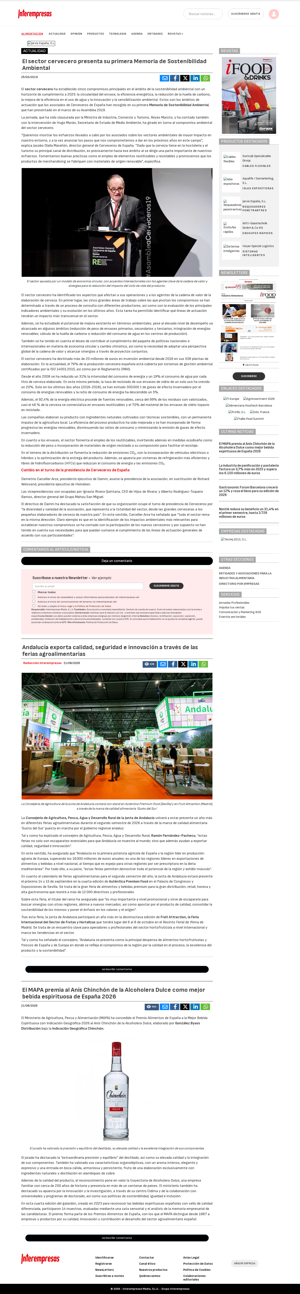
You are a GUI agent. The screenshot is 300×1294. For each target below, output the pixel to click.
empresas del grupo (98, 616)
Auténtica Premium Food (129, 881)
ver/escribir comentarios (117, 969)
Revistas (174, 33)
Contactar (146, 1258)
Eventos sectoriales (232, 617)
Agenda (137, 33)
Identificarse (104, 1258)
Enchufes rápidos (257, 233)
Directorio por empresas (239, 584)
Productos (95, 33)
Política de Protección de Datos (94, 606)
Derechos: (145, 616)
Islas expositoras (257, 188)
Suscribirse (249, 376)
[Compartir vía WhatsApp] (205, 78)
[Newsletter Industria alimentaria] (249, 320)
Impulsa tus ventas (231, 607)
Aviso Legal (66, 606)
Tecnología (118, 33)
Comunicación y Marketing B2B (240, 612)
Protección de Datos (198, 1264)
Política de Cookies (196, 1270)
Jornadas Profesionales (234, 603)
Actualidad (57, 33)
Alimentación (32, 33)
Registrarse (103, 1264)
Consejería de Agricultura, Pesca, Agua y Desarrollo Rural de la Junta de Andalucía (90, 818)
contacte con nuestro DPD (115, 619)
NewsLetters (104, 1270)
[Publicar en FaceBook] (174, 78)
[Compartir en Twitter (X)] (185, 78)
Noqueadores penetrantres (254, 208)
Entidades (155, 33)
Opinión (76, 33)
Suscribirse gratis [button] (245, 13)
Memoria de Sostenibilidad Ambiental (179, 105)
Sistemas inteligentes (253, 253)
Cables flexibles (256, 166)
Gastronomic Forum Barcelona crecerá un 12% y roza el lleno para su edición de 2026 (249, 491)
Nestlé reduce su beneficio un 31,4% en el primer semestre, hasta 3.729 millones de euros (249, 513)
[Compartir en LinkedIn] (195, 78)
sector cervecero (39, 89)
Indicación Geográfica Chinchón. (78, 1028)
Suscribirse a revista (109, 1276)
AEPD (64, 622)
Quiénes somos (149, 1276)
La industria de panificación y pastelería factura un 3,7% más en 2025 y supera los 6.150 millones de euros (249, 469)
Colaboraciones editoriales (194, 1278)
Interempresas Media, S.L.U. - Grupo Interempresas (156, 1289)
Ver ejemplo (101, 578)
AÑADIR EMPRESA (244, 1263)
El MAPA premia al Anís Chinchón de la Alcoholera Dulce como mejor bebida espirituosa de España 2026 (247, 447)
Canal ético (147, 1264)
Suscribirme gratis (166, 585)
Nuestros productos (153, 1270)
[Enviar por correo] (164, 78)
